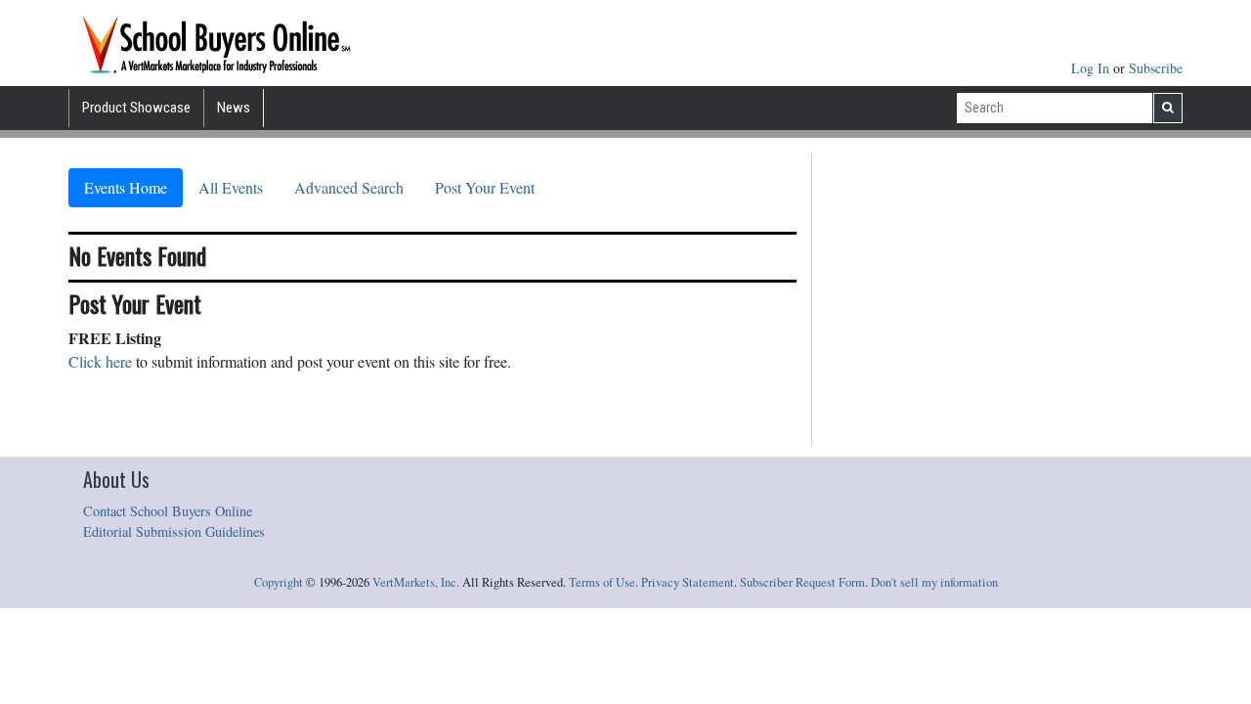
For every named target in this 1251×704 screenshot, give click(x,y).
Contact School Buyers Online (167, 511)
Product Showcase (136, 107)
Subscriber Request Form (802, 582)
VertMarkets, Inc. (415, 582)
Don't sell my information (934, 582)
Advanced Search (349, 187)
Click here (100, 361)
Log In (1092, 68)
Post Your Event (485, 187)
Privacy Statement (687, 582)
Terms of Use (602, 582)
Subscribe (1156, 68)
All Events (230, 187)
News (233, 107)
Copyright (278, 582)
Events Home (125, 187)
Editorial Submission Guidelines (174, 531)
